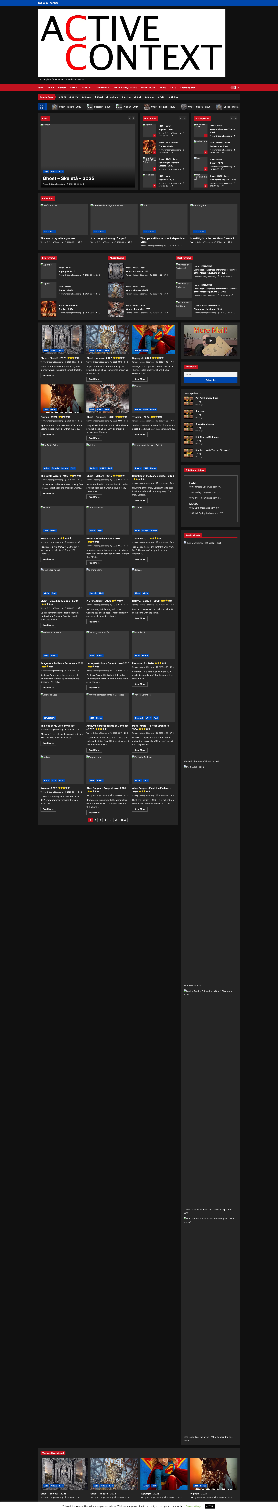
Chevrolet (200, 411)
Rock (139, 97)
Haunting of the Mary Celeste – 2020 (149, 147)
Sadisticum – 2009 (200, 147)
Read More (49, 376)
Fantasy (64, 468)
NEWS (163, 87)
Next (123, 820)
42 (116, 820)
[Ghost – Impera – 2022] (88, 156)
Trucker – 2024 (149, 130)
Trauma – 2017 (149, 181)
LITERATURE (101, 87)
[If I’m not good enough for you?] (114, 219)
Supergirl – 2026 (82, 107)
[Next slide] (184, 118)
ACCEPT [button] (209, 1506)
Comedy (55, 468)
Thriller (174, 97)
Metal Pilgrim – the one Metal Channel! (212, 238)
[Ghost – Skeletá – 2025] (64, 1474)
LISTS (173, 87)
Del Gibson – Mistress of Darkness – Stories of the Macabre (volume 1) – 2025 (184, 290)
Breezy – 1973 (200, 164)
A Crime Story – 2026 (98, 600)
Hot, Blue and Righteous (207, 437)
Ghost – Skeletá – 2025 (179, 107)
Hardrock (113, 97)
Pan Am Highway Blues (206, 398)
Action (127, 97)
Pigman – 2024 (111, 107)
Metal (100, 97)
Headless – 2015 (149, 164)
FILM (72, 87)
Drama (150, 97)
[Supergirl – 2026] (164, 1474)
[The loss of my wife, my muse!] (64, 219)
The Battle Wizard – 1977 (54, 475)
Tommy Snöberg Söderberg (170, 133)
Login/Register (187, 87)
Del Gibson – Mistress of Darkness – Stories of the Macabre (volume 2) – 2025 (184, 271)
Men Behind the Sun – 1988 (200, 181)
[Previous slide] (181, 118)
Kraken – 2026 (49, 788)
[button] (239, 87)
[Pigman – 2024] (213, 1474)
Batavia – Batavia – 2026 (146, 600)
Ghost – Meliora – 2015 (99, 475)
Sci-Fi (162, 97)
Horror (87, 97)
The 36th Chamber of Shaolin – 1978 (201, 761)
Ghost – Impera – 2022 (215, 107)
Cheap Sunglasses (204, 424)
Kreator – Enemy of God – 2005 (200, 130)
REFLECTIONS (148, 87)
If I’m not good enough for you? (108, 238)
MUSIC (85, 87)
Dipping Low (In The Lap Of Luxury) (212, 450)
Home (40, 87)
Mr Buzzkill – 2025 (192, 985)
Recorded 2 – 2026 (143, 663)
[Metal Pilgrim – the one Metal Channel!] (213, 219)
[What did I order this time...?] (210, 340)
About (51, 87)
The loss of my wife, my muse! (58, 238)
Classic (197, 305)
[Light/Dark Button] (233, 87)
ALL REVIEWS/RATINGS (125, 87)
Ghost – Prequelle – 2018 (143, 107)
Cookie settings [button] (193, 1506)
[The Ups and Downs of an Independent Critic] (164, 219)
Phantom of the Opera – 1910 (184, 309)
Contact (62, 87)
